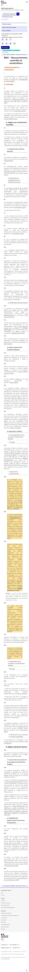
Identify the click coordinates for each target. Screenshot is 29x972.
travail (7, 815)
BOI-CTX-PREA (11, 81)
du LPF (17, 101)
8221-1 (20, 806)
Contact (3, 895)
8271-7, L (12, 811)
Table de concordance (5, 903)
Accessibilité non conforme (6, 951)
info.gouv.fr (4, 944)
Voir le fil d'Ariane (4, 19)
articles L (21, 371)
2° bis (12, 101)
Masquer (6, 47)
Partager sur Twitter (6, 43)
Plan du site (23, 951)
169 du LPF (13, 119)
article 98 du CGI (9, 171)
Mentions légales (16, 951)
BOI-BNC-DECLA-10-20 (18, 333)
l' (17, 726)
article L (7, 119)
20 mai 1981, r (15, 505)
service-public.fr (14, 944)
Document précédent (9, 54)
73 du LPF (14, 775)
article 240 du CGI (18, 233)
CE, (13, 502)
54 (19, 398)
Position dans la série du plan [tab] (9, 27)
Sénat (2, 929)
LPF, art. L (15, 398)
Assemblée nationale (5, 913)
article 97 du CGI (10, 455)
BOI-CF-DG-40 (9, 161)
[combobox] (9, 14)
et (25, 806)
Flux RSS (2, 900)
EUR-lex (2, 922)
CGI (16, 328)
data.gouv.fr (16, 947)
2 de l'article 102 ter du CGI (13, 782)
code (23, 813)
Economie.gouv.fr (4, 924)
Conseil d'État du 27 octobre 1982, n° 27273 (14, 586)
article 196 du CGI (19, 111)
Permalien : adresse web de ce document (10, 39)
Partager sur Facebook (2, 43)
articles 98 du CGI (17, 99)
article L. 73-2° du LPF (12, 451)
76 (24, 693)
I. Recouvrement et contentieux (11, 50)
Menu (27, 2)
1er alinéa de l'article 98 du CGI (16, 188)
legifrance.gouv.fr (5, 947)
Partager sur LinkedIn (10, 43)
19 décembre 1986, (13, 630)
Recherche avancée (7, 16)
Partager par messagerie (14, 43)
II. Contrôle (5, 52)
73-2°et (6, 101)
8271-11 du (17, 813)
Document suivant (21, 54)
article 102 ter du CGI (12, 843)
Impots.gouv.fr (4, 926)
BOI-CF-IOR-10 (14, 382)
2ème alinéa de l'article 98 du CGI (16, 309)
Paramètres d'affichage (19, 954)
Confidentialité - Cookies (6, 954)
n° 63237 (11, 503)
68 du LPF (14, 463)
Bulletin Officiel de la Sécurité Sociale (8, 915)
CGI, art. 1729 (15, 428)
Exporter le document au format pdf (2, 39)
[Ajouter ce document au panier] (6, 39)
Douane (2, 920)
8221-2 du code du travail (14, 808)
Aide (2, 892)
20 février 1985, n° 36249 (14, 581)
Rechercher (18, 14)
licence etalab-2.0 (4, 958)
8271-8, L (19, 811)
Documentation (4, 905)
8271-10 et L (8, 813)
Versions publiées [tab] (6, 30)
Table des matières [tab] (6, 24)
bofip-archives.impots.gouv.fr (7, 907)
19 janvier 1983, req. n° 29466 (14, 508)
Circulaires (3, 917)
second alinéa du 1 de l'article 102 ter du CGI (16, 879)
